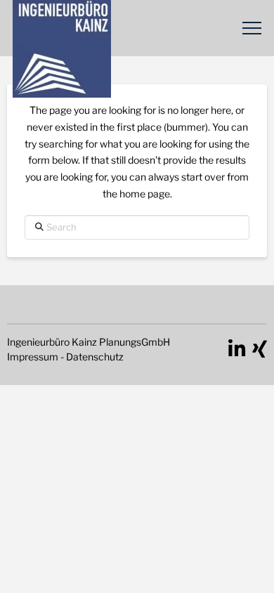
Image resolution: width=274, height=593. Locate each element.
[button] (251, 28)
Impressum (32, 357)
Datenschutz (95, 357)
